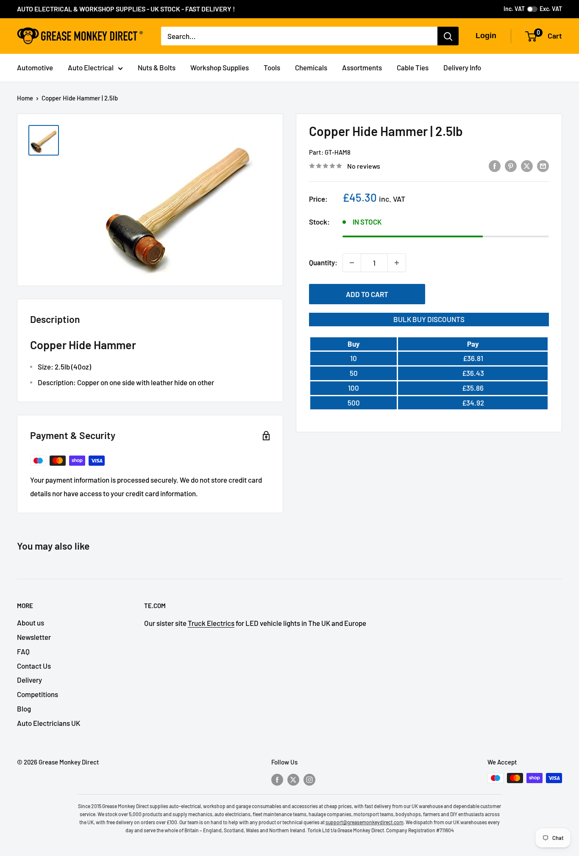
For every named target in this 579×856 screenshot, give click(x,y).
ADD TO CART (367, 294)
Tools (272, 67)
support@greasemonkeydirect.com (365, 822)
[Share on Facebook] (495, 165)
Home (25, 98)
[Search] (448, 36)
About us (30, 622)
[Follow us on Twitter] (293, 779)
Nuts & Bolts (156, 67)
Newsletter (34, 637)
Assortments (362, 67)
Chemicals (311, 67)
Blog (24, 708)
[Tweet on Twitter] (527, 165)
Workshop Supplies (219, 67)
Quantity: (323, 262)
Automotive (35, 67)
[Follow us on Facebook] (277, 779)
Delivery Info (462, 67)
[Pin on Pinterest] (511, 165)
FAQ (23, 651)
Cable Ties (413, 67)
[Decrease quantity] (352, 263)
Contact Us (34, 665)
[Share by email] (543, 165)
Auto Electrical (91, 67)
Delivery (29, 679)
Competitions (37, 694)
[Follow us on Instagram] (309, 779)
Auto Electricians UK (48, 723)
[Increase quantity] (397, 263)
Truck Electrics (211, 623)
